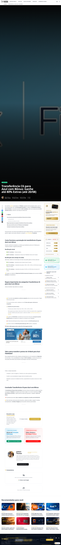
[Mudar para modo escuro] (57, 1)
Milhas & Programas (27, 1)
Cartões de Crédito (12, 1)
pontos (11, 205)
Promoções (35, 1)
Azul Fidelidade (29, 233)
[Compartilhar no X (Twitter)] (2, 214)
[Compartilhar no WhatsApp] (2, 212)
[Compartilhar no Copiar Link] (2, 222)
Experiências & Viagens (42, 1)
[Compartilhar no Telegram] (2, 218)
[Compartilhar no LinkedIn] (2, 220)
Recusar (43, 539)
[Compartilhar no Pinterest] (2, 216)
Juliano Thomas (8, 197)
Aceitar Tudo (50, 539)
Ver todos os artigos (22, 464)
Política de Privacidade (18, 541)
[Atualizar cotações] (57, 239)
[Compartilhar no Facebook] (2, 210)
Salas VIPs (20, 1)
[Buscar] (59, 1)
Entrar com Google (24, 480)
